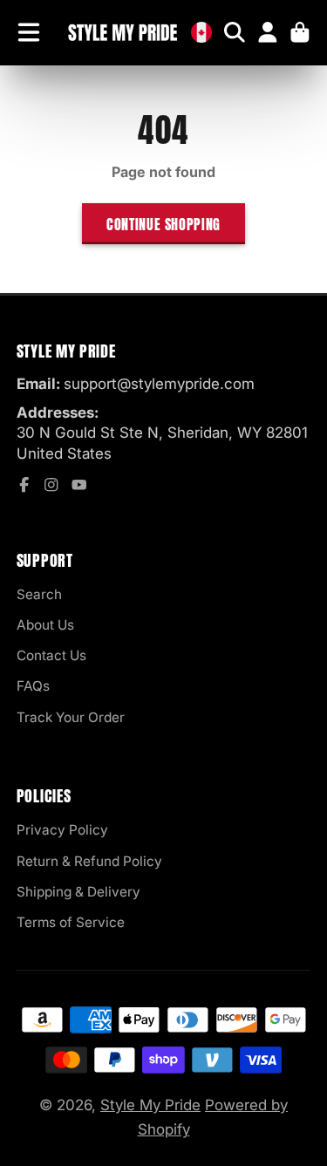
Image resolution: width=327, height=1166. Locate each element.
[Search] (234, 32)
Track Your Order (71, 717)
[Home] (122, 32)
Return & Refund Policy (89, 861)
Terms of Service (71, 922)
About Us (45, 625)
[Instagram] (51, 485)
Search (39, 594)
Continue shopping (163, 224)
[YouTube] (79, 485)
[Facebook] (24, 485)
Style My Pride (150, 1105)
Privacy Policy (62, 830)
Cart (300, 32)
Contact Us (51, 655)
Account (267, 32)
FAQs (33, 686)
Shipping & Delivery (78, 891)
